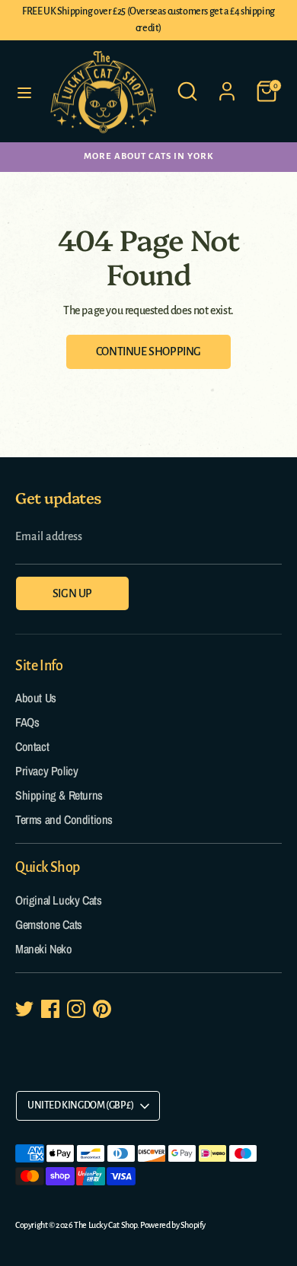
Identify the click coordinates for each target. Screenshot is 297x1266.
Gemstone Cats (48, 924)
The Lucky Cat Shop (105, 1224)
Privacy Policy (46, 770)
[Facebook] (50, 1009)
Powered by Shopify (173, 1224)
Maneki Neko (43, 948)
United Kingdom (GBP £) (80, 1105)
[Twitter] (24, 1009)
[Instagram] (76, 1009)
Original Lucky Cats (58, 900)
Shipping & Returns (59, 795)
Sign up (72, 593)
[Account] (227, 84)
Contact (32, 746)
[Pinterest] (102, 1009)
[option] (148, 156)
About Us (35, 697)
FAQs (27, 722)
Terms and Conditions (64, 819)
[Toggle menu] (24, 91)
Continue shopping (148, 351)
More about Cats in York (148, 156)
